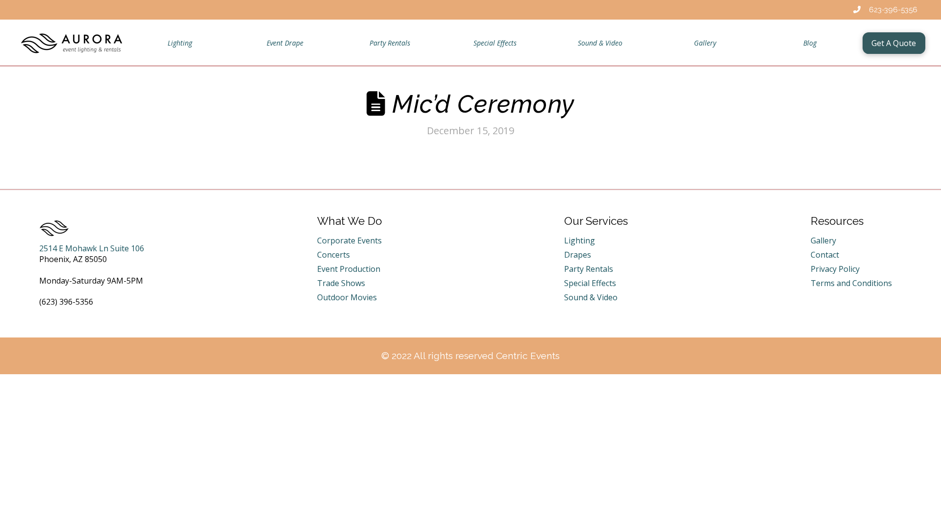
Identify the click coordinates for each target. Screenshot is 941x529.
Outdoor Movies (347, 297)
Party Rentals (588, 269)
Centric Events (528, 355)
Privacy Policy (835, 269)
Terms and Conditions (851, 283)
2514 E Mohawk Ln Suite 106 (91, 248)
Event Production (348, 269)
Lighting (579, 240)
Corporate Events (349, 240)
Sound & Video (591, 297)
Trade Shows (341, 283)
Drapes (577, 254)
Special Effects (590, 283)
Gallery (823, 240)
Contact (825, 254)
